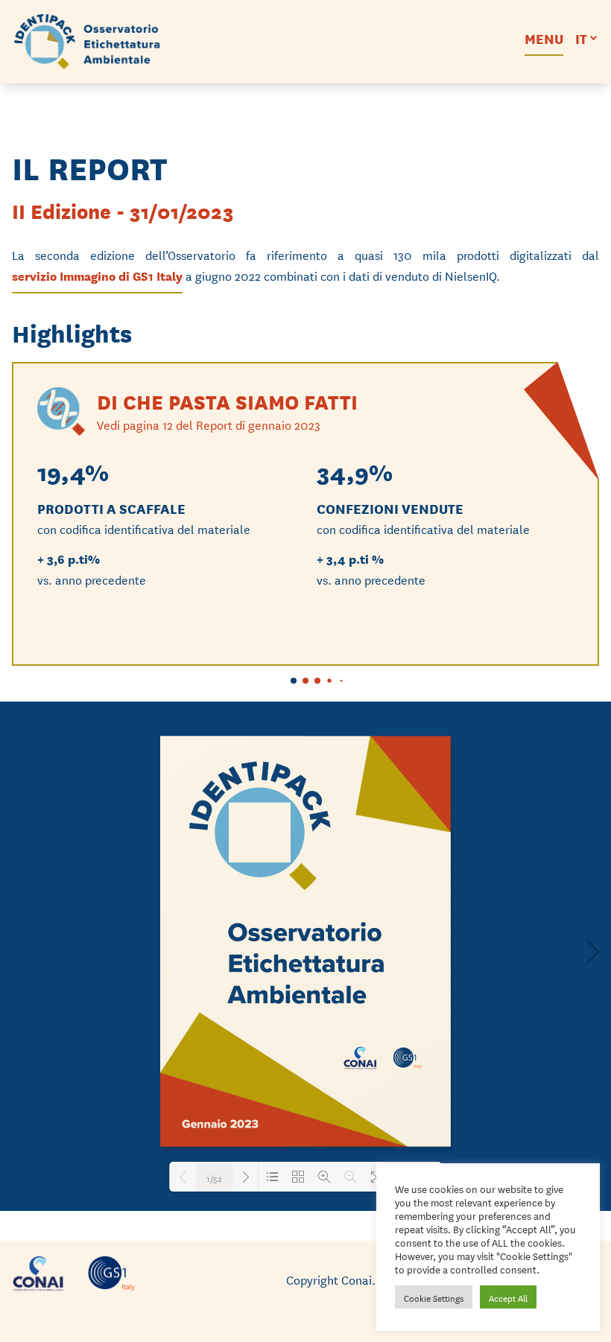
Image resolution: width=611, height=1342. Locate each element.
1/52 (214, 1176)
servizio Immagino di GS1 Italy (97, 275)
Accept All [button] (508, 1297)
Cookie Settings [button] (433, 1297)
